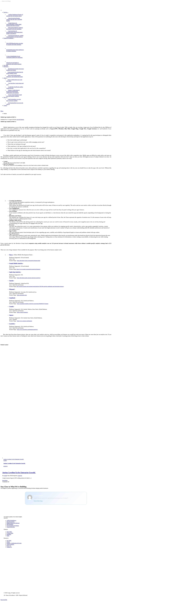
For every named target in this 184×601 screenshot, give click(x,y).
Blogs (15, 69)
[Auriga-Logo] (10, 8)
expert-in (5, 466)
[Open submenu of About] (6, 78)
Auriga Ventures (14, 95)
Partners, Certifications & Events (12, 91)
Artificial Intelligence (14, 15)
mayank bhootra (20, 119)
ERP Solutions (14, 28)
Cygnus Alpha (14, 57)
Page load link (4, 599)
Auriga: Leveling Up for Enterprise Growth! (13, 459)
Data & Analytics (14, 19)
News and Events (14, 76)
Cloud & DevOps (14, 36)
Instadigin (15, 50)
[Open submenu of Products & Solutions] (13, 38)
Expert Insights (14, 72)
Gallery (5, 460)
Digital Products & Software (13, 24)
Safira (13, 63)
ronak (5, 475)
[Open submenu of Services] (7, 12)
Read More (4, 480)
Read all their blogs (38, 501)
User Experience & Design (14, 32)
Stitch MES (14, 44)
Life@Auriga (13, 100)
